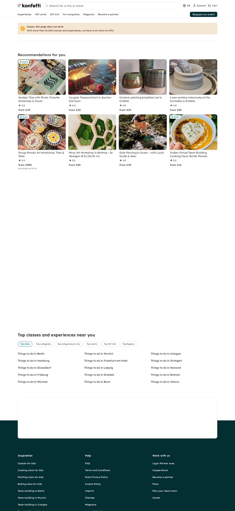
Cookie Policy (93, 484)
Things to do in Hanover (166, 367)
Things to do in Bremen (165, 374)
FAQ (87, 463)
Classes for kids (27, 463)
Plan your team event (165, 490)
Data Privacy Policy (96, 477)
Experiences (24, 14)
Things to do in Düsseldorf (34, 367)
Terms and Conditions (97, 470)
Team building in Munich (32, 497)
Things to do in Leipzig (98, 367)
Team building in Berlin (31, 490)
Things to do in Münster (33, 381)
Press (156, 484)
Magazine (88, 14)
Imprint (89, 490)
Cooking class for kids (30, 470)
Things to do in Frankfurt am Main (106, 360)
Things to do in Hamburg (33, 360)
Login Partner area (163, 463)
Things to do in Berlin (31, 353)
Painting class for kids (30, 477)
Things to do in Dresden (99, 374)
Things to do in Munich (98, 353)
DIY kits (54, 14)
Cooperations (160, 470)
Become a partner (108, 14)
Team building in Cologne (32, 504)
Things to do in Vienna (165, 381)
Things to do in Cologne (166, 353)
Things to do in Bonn (97, 381)
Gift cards (41, 14)
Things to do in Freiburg (33, 374)
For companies (71, 14)
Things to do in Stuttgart (166, 360)
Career (156, 497)
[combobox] (111, 6)
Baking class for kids (30, 484)
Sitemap (89, 497)
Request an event (203, 14)
